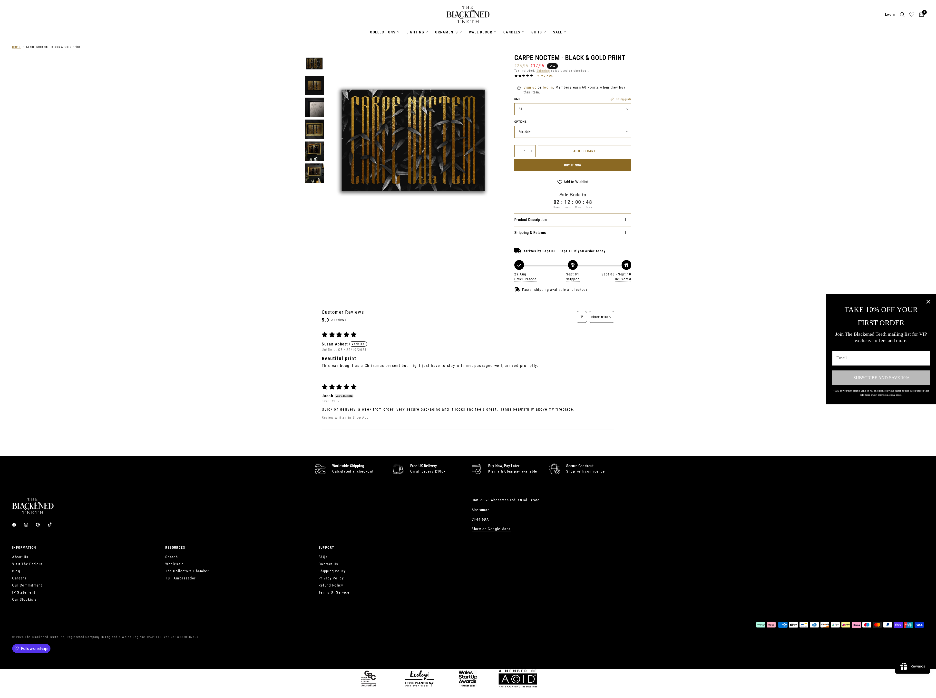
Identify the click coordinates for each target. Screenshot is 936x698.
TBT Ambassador (180, 578)
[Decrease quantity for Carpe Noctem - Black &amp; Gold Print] (518, 151)
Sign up (530, 87)
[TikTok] (53, 524)
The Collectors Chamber (187, 571)
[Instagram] (29, 524)
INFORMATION (24, 547)
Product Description (530, 219)
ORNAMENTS (446, 32)
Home (16, 47)
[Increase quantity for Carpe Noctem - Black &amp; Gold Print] (531, 151)
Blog (16, 571)
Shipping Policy (332, 571)
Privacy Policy (331, 578)
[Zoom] (489, 64)
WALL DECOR (480, 32)
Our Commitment (27, 585)
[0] (920, 14)
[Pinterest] (41, 524)
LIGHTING (415, 32)
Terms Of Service (334, 592)
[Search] (902, 14)
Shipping (543, 70)
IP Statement (23, 592)
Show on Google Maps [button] (491, 529)
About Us (20, 557)
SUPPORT (326, 547)
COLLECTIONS (383, 32)
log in (548, 87)
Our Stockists (24, 599)
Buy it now (573, 165)
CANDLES (511, 32)
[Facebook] (17, 524)
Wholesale (174, 564)
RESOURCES (175, 547)
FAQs (323, 557)
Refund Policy (331, 585)
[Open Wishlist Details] (912, 14)
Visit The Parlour (27, 564)
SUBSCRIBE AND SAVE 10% (881, 377)
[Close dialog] (928, 301)
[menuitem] (384, 32)
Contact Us (328, 564)
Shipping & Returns (530, 232)
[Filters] (582, 317)
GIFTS (536, 32)
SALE (557, 32)
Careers (19, 578)
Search (171, 557)
